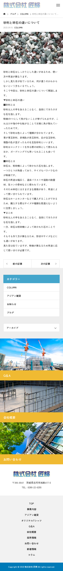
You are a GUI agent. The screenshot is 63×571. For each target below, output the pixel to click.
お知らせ (11, 304)
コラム (31, 555)
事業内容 (31, 509)
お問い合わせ (32, 543)
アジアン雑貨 (14, 295)
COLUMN (18, 27)
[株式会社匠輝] (22, 5)
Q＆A (31, 526)
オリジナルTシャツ (31, 520)
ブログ (10, 312)
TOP (31, 503)
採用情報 (31, 537)
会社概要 (31, 532)
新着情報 (31, 549)
